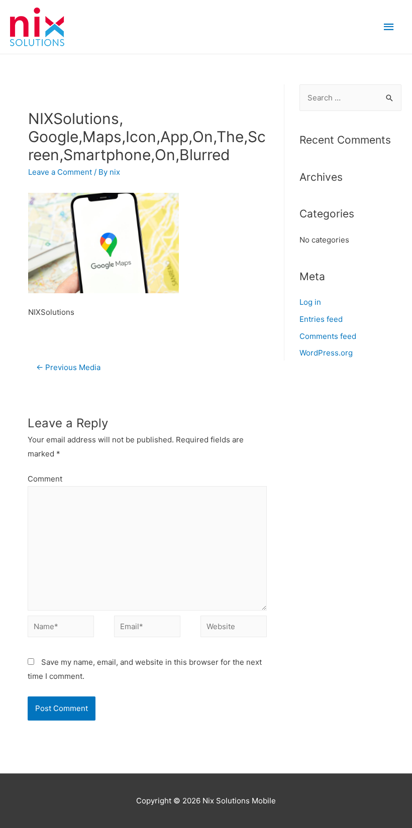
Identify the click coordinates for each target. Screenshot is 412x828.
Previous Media (68, 367)
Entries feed (321, 319)
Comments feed (327, 336)
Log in (310, 302)
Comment (45, 479)
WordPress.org (326, 353)
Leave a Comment (60, 172)
